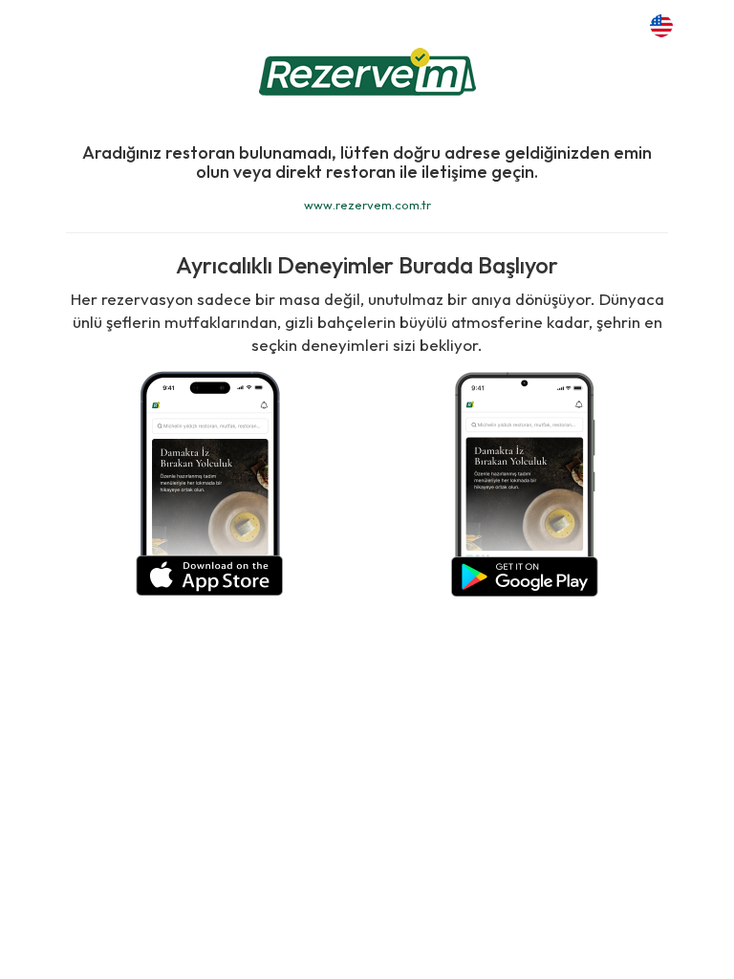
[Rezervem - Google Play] (524, 481)
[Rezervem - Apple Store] (209, 481)
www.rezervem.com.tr (367, 204)
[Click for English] (661, 24)
